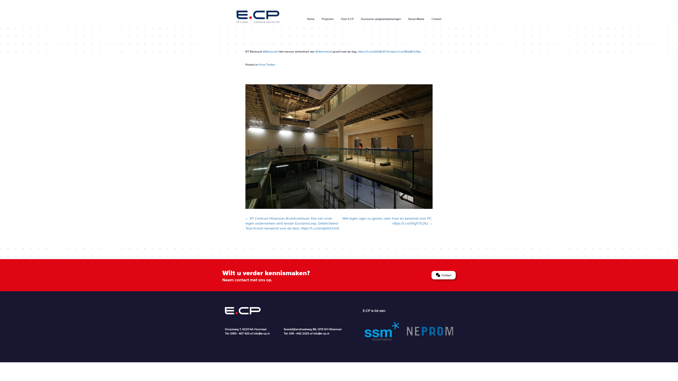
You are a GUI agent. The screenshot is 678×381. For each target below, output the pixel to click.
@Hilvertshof (323, 51)
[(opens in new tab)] (382, 331)
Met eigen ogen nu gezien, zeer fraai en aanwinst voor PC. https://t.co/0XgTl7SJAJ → (388, 220)
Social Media (416, 18)
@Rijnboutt (270, 51)
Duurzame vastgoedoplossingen (381, 18)
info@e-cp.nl (262, 333)
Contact (436, 18)
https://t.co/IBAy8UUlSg (405, 51)
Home (310, 18)
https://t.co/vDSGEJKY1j (373, 51)
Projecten (328, 18)
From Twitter (267, 64)
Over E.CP (347, 18)
